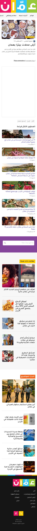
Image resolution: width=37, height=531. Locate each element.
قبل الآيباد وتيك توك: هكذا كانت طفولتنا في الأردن (13, 419)
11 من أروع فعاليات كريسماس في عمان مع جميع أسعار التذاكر (19, 141)
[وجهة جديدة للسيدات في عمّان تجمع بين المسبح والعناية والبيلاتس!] (29, 435)
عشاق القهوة (15, 494)
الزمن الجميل (31, 497)
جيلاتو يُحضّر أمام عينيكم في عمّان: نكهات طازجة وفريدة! (26, 340)
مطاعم (33, 503)
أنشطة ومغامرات (29, 494)
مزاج (18, 501)
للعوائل (17, 497)
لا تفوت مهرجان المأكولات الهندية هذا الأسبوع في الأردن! (13, 467)
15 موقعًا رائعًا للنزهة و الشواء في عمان (21, 158)
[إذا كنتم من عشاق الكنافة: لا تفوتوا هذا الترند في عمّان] (7, 323)
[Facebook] (16, 513)
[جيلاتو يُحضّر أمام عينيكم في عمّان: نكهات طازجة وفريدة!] (7, 340)
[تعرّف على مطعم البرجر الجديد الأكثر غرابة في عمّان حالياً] (18, 275)
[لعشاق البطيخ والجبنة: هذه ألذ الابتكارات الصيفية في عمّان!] (7, 356)
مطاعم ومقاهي (11, 16)
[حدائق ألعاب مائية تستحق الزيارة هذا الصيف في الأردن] (29, 451)
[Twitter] (21, 513)
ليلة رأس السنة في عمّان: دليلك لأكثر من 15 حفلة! (19, 228)
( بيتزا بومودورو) (24, 61)
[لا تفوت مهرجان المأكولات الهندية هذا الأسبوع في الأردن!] (29, 466)
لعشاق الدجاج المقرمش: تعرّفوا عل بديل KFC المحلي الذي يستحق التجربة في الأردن (24, 306)
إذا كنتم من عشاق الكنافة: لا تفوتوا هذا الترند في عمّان (26, 323)
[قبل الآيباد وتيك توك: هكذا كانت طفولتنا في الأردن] (29, 419)
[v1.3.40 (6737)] (19, 482)
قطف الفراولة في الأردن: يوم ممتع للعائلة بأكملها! (20, 193)
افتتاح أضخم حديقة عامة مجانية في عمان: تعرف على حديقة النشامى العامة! (20, 175)
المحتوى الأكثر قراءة (26, 127)
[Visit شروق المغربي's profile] (34, 41)
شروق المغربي (28, 41)
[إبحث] (5, 243)
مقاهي (33, 507)
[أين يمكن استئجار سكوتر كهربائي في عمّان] (18, 391)
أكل (34, 491)
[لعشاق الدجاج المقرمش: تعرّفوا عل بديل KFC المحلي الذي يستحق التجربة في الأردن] (7, 305)
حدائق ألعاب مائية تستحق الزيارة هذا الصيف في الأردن (15, 451)
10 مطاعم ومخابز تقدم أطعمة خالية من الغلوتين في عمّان (21, 210)
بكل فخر (32, 501)
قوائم (32, 16)
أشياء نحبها (23, 16)
